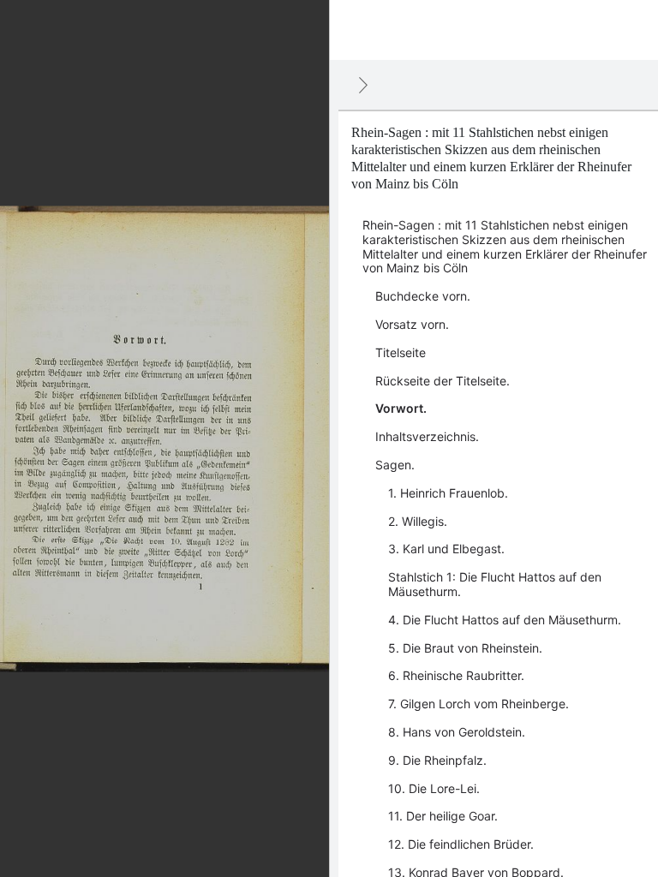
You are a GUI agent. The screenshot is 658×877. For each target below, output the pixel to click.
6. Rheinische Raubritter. (456, 675)
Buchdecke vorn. (422, 296)
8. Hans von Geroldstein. (456, 732)
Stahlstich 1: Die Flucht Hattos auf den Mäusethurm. (494, 584)
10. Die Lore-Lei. (434, 788)
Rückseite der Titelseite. (442, 380)
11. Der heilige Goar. (443, 815)
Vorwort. (401, 408)
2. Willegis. (417, 521)
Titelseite (400, 352)
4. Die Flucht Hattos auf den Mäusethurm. (504, 619)
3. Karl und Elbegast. (446, 548)
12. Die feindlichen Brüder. (461, 844)
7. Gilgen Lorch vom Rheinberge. (478, 703)
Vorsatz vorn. (412, 324)
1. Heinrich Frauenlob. (448, 493)
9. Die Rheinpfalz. (437, 760)
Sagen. (395, 464)
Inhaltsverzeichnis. (427, 436)
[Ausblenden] (363, 85)
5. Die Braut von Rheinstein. (465, 648)
